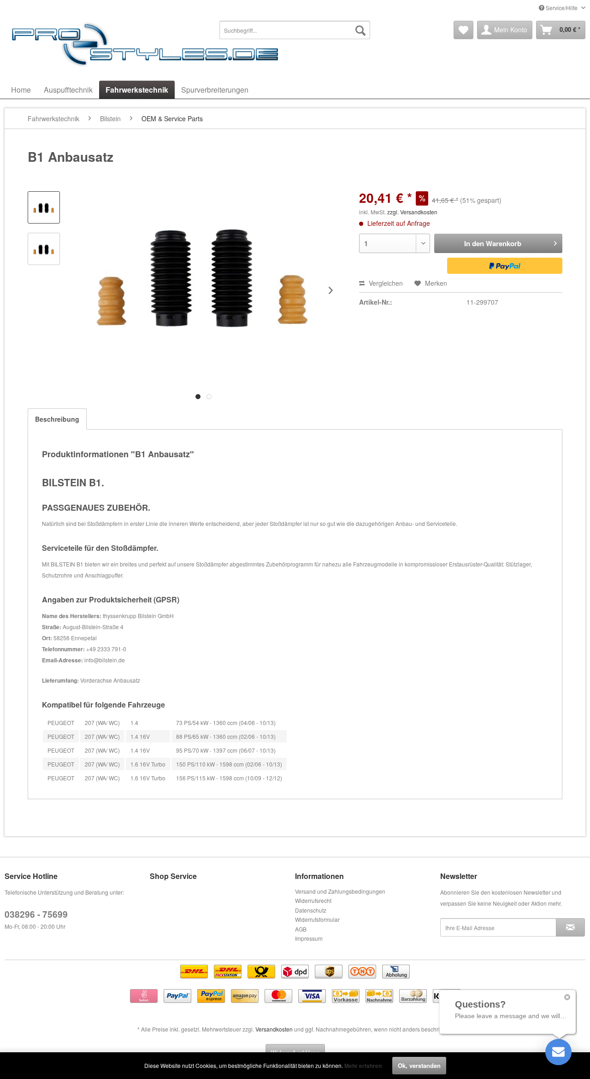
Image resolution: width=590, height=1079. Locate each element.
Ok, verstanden (419, 1065)
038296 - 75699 (36, 914)
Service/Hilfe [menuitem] (561, 8)
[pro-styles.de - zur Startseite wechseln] (147, 44)
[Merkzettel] (463, 30)
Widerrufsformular (317, 919)
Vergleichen (385, 283)
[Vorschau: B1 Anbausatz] (44, 207)
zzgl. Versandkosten (412, 212)
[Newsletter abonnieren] (570, 927)
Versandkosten (274, 1029)
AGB (301, 929)
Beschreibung (57, 419)
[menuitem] (295, 30)
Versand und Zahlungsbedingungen (340, 891)
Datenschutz (310, 910)
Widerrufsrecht (313, 900)
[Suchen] (360, 30)
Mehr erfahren (363, 1065)
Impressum (309, 938)
